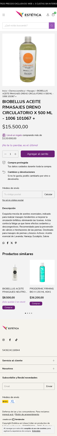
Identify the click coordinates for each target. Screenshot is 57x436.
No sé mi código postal (13, 200)
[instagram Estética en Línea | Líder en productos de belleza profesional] (3, 340)
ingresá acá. (8, 414)
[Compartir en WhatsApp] (3, 243)
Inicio (4, 90)
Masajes (31, 90)
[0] (53, 15)
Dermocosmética (17, 90)
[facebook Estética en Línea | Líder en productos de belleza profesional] (10, 340)
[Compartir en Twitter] (12, 243)
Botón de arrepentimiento (27, 414)
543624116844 (11, 350)
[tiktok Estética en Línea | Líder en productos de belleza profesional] (16, 340)
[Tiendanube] (13, 420)
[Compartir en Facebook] (7, 243)
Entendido (36, 431)
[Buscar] (52, 25)
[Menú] (3, 15)
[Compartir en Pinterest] (16, 243)
